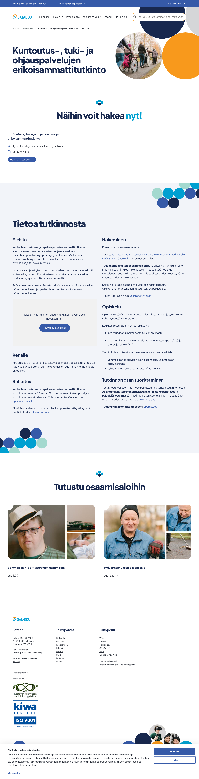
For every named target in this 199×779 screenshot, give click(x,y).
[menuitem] (44, 17)
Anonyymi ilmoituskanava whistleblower (118, 664)
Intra (102, 651)
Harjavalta (60, 638)
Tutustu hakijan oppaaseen (69, 3)
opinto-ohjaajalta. (145, 399)
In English (121, 16)
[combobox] (158, 17)
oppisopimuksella (23, 401)
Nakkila (59, 651)
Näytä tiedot (14, 773)
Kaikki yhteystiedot (21, 649)
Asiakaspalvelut (91, 16)
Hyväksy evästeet (55, 327)
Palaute (16, 661)
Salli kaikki (174, 751)
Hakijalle (58, 16)
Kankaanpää (62, 645)
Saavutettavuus (20, 678)
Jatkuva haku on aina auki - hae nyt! (29, 3)
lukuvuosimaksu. (41, 412)
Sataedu (108, 16)
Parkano (60, 658)
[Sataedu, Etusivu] (22, 17)
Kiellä (175, 760)
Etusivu (16, 28)
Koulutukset (43, 16)
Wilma (102, 638)
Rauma (59, 661)
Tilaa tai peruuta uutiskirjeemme (27, 652)
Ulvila (58, 655)
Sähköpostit (105, 648)
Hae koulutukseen (20, 159)
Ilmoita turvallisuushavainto (25, 658)
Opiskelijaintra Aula (108, 655)
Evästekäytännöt (20, 672)
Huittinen (60, 641)
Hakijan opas (105, 645)
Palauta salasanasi (108, 661)
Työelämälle (73, 16)
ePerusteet (150, 406)
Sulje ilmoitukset (175, 3)
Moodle (103, 641)
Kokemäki (60, 648)
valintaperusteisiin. (141, 295)
